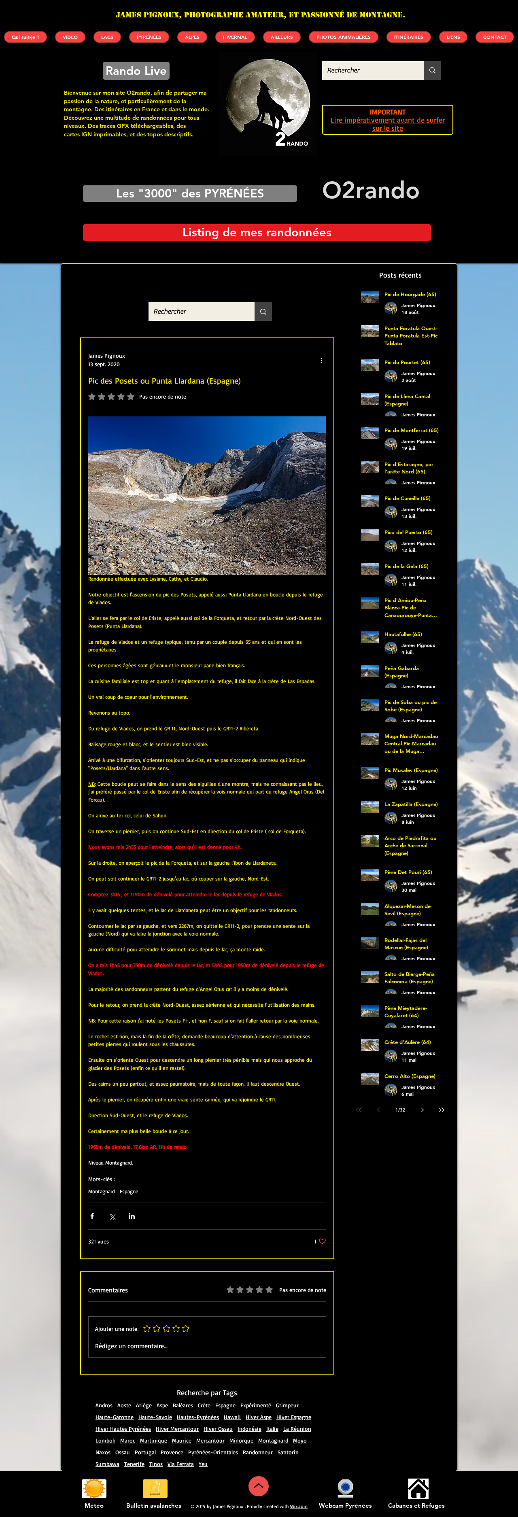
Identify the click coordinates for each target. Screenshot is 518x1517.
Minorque (241, 1440)
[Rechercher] (432, 70)
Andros (104, 1405)
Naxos (103, 1452)
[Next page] (422, 1110)
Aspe (162, 1405)
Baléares (183, 1405)
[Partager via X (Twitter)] (112, 1216)
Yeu (203, 1463)
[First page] (359, 1110)
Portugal (145, 1452)
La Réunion (297, 1428)
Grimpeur (287, 1405)
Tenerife (134, 1463)
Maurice (181, 1440)
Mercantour (210, 1440)
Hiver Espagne (293, 1416)
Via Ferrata (181, 1463)
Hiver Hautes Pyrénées (123, 1428)
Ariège (144, 1405)
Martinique (153, 1440)
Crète (204, 1405)
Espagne (129, 1191)
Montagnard (101, 1191)
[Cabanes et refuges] (418, 1489)
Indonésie (249, 1428)
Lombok (105, 1440)
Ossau (122, 1452)
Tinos (156, 1463)
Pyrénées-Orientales (213, 1452)
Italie (272, 1428)
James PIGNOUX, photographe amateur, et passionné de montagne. (260, 14)
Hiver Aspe (259, 1416)
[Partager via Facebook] (92, 1216)
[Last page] (441, 1110)
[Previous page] (378, 1110)
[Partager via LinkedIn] (132, 1216)
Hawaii (232, 1416)
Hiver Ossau (218, 1428)
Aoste (124, 1405)
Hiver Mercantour (177, 1428)
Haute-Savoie (155, 1416)
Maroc (127, 1440)
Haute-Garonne (115, 1416)
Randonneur (258, 1452)
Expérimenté (255, 1405)
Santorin (288, 1452)
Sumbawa (107, 1463)
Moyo (300, 1440)
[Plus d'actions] (321, 360)
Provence (172, 1452)
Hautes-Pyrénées (198, 1416)
